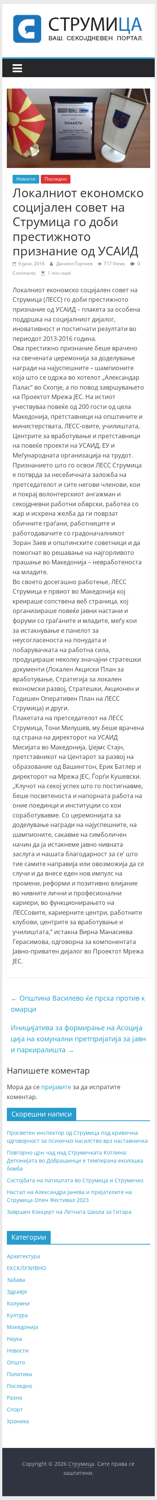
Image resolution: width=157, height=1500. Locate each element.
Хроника (18, 1421)
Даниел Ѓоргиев (75, 263)
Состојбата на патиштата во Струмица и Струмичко (75, 1180)
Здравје (17, 1291)
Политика (19, 1374)
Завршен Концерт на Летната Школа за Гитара (69, 1211)
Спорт (15, 1409)
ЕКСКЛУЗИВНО (26, 1268)
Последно (56, 179)
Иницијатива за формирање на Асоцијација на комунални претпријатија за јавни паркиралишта (78, 1038)
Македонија (22, 1327)
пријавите (56, 1087)
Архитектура (23, 1256)
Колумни (18, 1303)
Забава (16, 1279)
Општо (16, 1362)
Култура (17, 1315)
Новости (25, 179)
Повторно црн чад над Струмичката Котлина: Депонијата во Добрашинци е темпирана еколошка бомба (75, 1160)
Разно (14, 1397)
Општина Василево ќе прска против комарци (78, 1003)
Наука (14, 1338)
